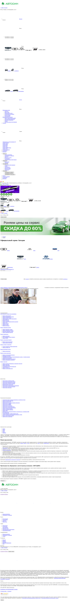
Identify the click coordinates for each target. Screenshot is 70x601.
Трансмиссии (5, 448)
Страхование (7, 158)
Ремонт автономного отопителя (8, 359)
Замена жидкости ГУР (7, 401)
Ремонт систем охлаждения (5, 353)
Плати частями (7, 115)
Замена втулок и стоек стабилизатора (10, 318)
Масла (4, 431)
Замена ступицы (6, 323)
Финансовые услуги (8, 113)
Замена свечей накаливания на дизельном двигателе (12, 363)
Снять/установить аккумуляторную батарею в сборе (12, 414)
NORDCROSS (46, 443)
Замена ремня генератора (7, 342)
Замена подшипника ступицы (8, 316)
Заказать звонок (11, 551)
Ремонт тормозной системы (5, 327)
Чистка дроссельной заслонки (8, 415)
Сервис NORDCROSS (7, 147)
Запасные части (8, 167)
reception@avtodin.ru (4, 494)
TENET (24, 443)
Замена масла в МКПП (7, 404)
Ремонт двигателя (3, 361)
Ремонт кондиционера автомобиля (9, 358)
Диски (4, 428)
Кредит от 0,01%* (8, 157)
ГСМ (3, 430)
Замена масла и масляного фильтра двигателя (11, 402)
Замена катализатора (6, 351)
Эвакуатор (7, 169)
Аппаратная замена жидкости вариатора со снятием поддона (14, 399)
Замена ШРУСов (6, 319)
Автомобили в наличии (9, 173)
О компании (5, 150)
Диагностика (7, 166)
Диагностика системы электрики (9, 383)
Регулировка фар (6, 412)
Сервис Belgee (5, 144)
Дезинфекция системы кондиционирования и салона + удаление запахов (16, 356)
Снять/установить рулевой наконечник (10, 346)
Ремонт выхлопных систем (5, 349)
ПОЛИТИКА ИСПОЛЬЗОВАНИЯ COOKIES (9, 589)
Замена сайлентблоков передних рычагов (10, 321)
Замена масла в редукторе (7, 405)
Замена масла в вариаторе (7, 416)
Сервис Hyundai (6, 142)
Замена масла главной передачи (8, 406)
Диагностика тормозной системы (9, 382)
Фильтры (4, 432)
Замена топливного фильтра (8, 409)
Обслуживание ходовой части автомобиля (8, 313)
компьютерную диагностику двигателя (12, 459)
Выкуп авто (7, 112)
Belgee (22, 443)
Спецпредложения (6, 149)
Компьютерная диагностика (8, 384)
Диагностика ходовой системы (8, 380)
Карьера (4, 540)
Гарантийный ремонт (7, 530)
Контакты (4, 151)
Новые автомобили (8, 154)
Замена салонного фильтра (8, 408)
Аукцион (6, 162)
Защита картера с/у (6, 367)
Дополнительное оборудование (11, 159)
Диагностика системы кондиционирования (11, 385)
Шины (4, 429)
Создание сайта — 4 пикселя (5, 591)
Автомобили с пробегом (9, 155)
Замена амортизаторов (7, 315)
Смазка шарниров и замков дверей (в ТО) (10, 413)
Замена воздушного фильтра (8, 400)
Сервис (6, 165)
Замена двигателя (6, 364)
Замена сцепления (6, 336)
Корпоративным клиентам (8, 117)
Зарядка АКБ (5, 410)
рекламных (6, 288)
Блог (3, 543)
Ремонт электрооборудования (5, 339)
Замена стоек (5, 322)
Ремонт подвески (6, 320)
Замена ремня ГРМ (6, 365)
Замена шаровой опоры (7, 317)
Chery (28, 443)
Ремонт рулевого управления (5, 344)
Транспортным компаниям (10, 119)
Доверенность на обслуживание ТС (9, 141)
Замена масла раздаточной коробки (9, 407)
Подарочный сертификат (9, 114)
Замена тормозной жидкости (8, 330)
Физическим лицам (6, 110)
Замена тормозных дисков (7, 329)
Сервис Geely (5, 146)
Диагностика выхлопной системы (9, 381)
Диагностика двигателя (7, 387)
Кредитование (7, 116)
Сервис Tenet (5, 148)
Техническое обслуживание (10, 164)
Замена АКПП (5, 338)
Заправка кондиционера (7, 357)
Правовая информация (7, 542)
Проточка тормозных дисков (8, 331)
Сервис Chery (5, 143)
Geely (39, 443)
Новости (4, 539)
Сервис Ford (5, 145)
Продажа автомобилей (9, 120)
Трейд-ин (6, 111)
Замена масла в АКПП (7, 403)
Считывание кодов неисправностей (9, 366)
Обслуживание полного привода (9, 337)
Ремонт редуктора (6, 325)
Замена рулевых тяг (6, 347)
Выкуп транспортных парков (10, 118)
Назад (2, 197)
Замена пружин (5, 324)
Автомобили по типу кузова (10, 174)
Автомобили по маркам (9, 172)
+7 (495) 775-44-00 (3, 7)
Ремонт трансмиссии (4, 334)
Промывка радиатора (7, 355)
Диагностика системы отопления (9, 386)
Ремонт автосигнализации (7, 341)
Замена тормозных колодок (8, 332)
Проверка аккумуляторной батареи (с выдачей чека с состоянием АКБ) (16, 411)
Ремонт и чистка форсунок (8, 368)
